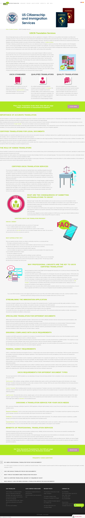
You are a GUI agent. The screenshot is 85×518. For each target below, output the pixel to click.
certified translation (49, 42)
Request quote (79, 505)
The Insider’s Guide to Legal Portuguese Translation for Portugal (51, 497)
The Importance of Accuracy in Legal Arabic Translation (51, 492)
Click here (73, 106)
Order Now (73, 449)
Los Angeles (48, 88)
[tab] (42, 462)
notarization (21, 398)
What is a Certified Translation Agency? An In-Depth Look (52, 501)
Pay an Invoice (65, 502)
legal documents (20, 89)
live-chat (18, 230)
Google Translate (17, 123)
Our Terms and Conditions (11, 505)
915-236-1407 (67, 496)
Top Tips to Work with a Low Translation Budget (50, 506)
